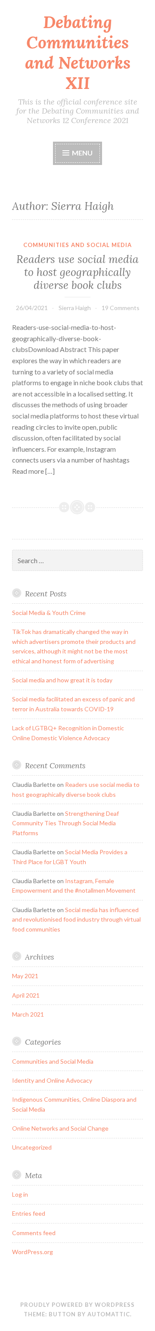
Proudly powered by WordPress (77, 1304)
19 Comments (121, 307)
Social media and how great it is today (62, 680)
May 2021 (25, 975)
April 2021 (26, 995)
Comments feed (34, 1232)
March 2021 (28, 1014)
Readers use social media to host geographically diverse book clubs (77, 272)
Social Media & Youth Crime (49, 612)
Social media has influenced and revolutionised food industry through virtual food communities (76, 919)
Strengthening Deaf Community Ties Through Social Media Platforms (65, 823)
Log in (20, 1194)
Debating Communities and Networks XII (77, 52)
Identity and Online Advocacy (52, 1080)
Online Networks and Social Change (60, 1128)
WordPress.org (32, 1251)
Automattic (108, 1314)
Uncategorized (32, 1147)
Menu (82, 153)
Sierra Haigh (75, 307)
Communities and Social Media (77, 244)
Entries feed (28, 1213)
